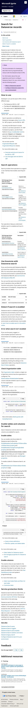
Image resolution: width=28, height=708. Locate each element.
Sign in (25, 16)
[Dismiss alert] (25, 2)
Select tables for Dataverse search (13, 552)
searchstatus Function (7, 254)
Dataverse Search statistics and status (12, 633)
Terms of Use (20, 703)
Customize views (8, 585)
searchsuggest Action (7, 197)
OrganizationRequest (8, 143)
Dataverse (15, 19)
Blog (21, 699)
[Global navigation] (1, 16)
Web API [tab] (11, 114)
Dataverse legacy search (8, 635)
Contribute (4, 701)
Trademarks (4, 706)
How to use (5, 38)
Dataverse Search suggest (8, 628)
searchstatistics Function (8, 243)
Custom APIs (21, 120)
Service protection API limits (9, 597)
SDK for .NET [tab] (5, 114)
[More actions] (25, 20)
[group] (14, 200)
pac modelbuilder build (16, 132)
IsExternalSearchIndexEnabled (9, 378)
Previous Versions (14, 699)
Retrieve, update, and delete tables (15, 543)
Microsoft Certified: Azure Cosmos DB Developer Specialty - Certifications (13, 676)
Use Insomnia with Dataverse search (11, 42)
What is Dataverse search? (13, 85)
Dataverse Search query (8, 626)
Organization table (9, 372)
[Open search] (21, 16)
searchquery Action (7, 187)
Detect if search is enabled (9, 44)
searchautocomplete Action (9, 209)
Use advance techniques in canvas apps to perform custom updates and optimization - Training (12, 667)
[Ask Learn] (23, 20)
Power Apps (8, 19)
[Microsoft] (14, 16)
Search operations (6, 40)
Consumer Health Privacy (7, 703)
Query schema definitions (12, 541)
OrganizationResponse (8, 146)
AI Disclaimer (4, 699)
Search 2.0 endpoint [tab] (19, 114)
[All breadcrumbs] (2, 20)
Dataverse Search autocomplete (10, 630)
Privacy (10, 701)
